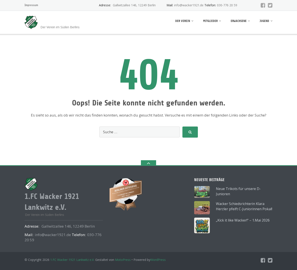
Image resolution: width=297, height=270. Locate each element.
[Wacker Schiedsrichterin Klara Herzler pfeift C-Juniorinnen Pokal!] (202, 207)
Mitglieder (210, 21)
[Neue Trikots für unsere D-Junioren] (202, 192)
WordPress (158, 260)
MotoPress (123, 260)
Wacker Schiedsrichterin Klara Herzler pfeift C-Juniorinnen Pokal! (244, 206)
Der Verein (182, 21)
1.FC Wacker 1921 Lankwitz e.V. (72, 260)
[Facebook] (263, 5)
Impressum (31, 5)
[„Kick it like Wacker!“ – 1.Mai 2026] (202, 225)
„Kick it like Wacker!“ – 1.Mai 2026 (243, 220)
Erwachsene (239, 21)
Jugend (264, 21)
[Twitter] (270, 5)
